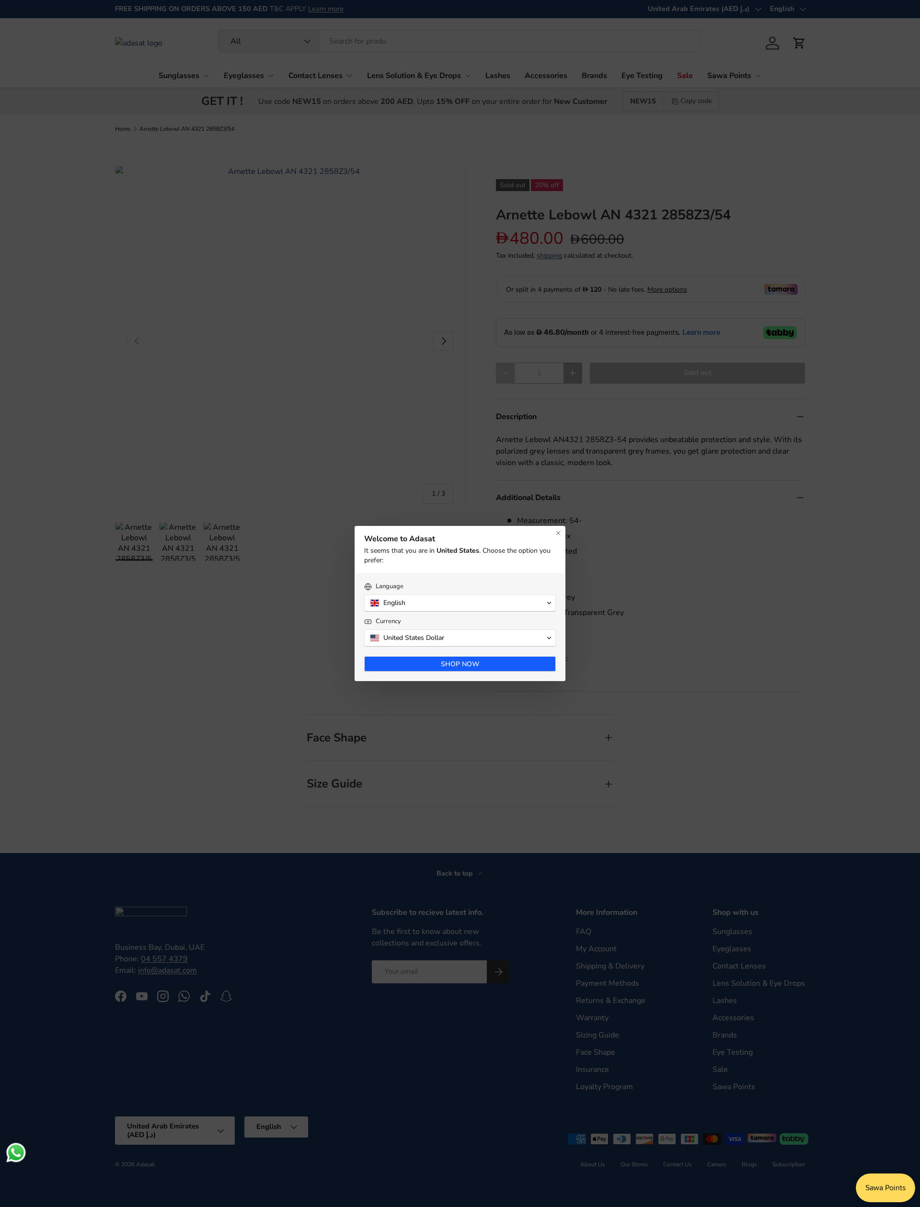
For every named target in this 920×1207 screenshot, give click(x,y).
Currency (388, 621)
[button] (460, 603)
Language (389, 586)
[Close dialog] (558, 533)
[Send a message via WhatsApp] (16, 1152)
